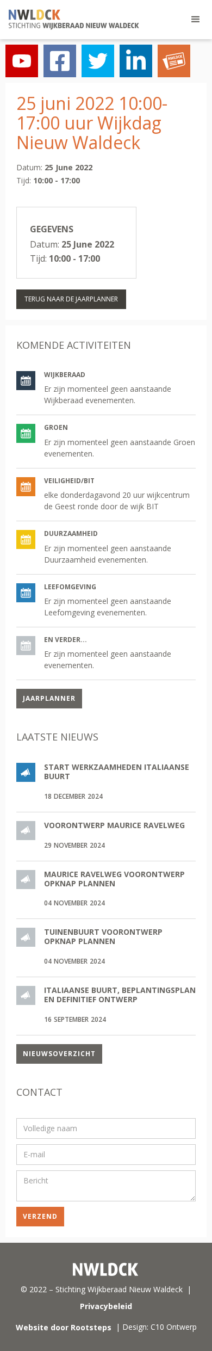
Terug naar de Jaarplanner (71, 299)
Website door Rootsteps (63, 1327)
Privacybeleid (106, 1306)
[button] (195, 19)
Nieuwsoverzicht (59, 1053)
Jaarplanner (49, 698)
